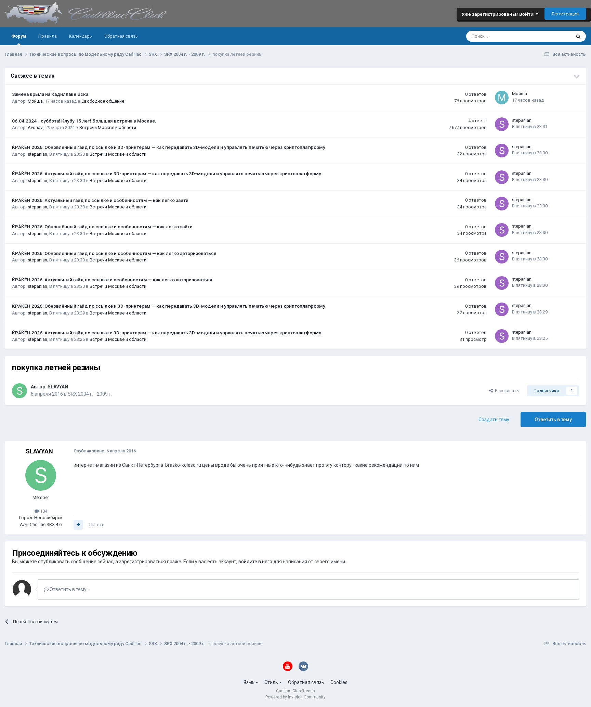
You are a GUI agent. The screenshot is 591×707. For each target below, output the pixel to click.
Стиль (271, 682)
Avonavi (35, 127)
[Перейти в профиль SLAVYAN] (19, 390)
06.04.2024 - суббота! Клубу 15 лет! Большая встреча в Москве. (84, 121)
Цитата (96, 524)
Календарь (80, 36)
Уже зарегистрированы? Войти (499, 14)
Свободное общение (102, 101)
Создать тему (493, 419)
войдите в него (255, 561)
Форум (18, 36)
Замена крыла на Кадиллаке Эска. (51, 94)
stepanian (521, 120)
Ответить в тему (553, 419)
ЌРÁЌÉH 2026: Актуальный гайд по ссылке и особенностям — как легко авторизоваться (112, 279)
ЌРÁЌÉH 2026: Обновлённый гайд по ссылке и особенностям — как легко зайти (102, 226)
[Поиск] (578, 36)
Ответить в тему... (69, 589)
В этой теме (550, 36)
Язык (249, 682)
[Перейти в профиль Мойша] (502, 97)
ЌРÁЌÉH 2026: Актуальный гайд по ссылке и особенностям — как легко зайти (100, 200)
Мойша (35, 101)
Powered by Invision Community (295, 697)
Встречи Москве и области (107, 127)
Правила (47, 36)
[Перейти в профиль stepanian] (502, 124)
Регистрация (565, 14)
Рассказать (506, 390)
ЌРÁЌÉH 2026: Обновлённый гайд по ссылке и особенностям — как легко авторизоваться (114, 253)
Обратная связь (121, 36)
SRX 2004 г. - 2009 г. (90, 394)
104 (43, 511)
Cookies (338, 682)
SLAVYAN (58, 386)
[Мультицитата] (78, 525)
